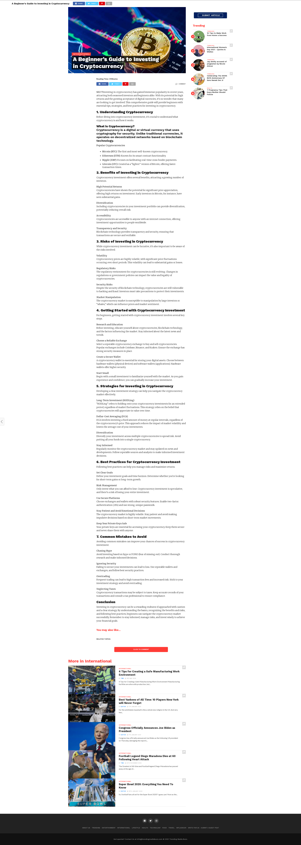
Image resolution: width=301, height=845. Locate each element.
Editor (123, 706)
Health (145, 828)
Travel (171, 828)
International (123, 828)
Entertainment (108, 828)
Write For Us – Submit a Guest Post (203, 828)
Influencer (181, 828)
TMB (122, 678)
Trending (96, 828)
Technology (155, 828)
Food (164, 828)
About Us (86, 828)
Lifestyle (136, 828)
